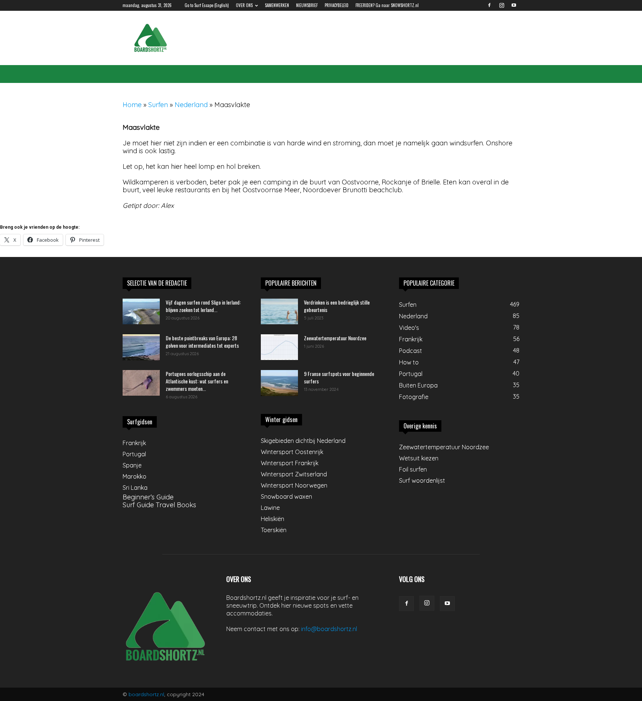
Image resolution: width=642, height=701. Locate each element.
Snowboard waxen (286, 496)
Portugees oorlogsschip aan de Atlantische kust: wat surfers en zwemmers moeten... (197, 381)
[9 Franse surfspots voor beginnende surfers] (279, 383)
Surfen (158, 104)
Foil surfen (413, 469)
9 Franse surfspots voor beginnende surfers (339, 377)
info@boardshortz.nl (329, 629)
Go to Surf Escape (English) (207, 5)
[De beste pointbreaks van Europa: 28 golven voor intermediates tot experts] (141, 347)
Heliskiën (272, 518)
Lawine (270, 507)
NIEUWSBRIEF (307, 5)
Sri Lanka (135, 487)
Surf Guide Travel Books (159, 505)
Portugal (134, 454)
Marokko (134, 476)
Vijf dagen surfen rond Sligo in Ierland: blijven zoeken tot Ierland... (203, 305)
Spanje (132, 465)
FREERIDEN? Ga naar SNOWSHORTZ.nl (387, 5)
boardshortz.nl (146, 694)
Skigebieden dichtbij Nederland (303, 440)
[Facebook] (489, 5)
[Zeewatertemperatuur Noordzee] (279, 347)
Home (132, 104)
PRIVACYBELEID (336, 5)
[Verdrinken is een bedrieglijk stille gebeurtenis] (279, 311)
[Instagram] (501, 5)
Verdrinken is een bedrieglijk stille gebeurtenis (337, 305)
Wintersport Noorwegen (294, 485)
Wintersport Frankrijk (289, 463)
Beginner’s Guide (148, 497)
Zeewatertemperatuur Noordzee (335, 338)
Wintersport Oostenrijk (292, 452)
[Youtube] (513, 5)
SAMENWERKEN (277, 5)
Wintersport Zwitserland (294, 474)
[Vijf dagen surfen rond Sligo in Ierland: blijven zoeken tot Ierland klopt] (141, 311)
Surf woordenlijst (422, 480)
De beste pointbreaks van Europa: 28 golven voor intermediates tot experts (202, 341)
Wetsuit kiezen (418, 458)
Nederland (191, 104)
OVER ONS (244, 5)
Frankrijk (134, 443)
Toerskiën (273, 530)
